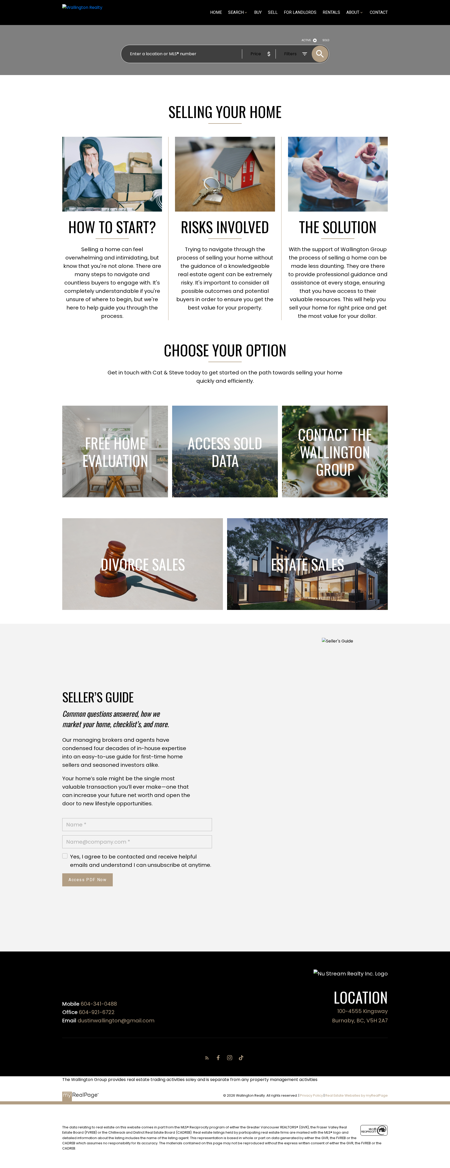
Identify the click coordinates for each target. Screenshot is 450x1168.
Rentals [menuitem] (331, 12)
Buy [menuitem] (258, 12)
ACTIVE (306, 40)
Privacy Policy (311, 1095)
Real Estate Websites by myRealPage (356, 1095)
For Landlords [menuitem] (300, 12)
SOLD (325, 40)
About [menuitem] (352, 12)
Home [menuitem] (216, 12)
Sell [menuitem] (273, 12)
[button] (208, 1057)
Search (236, 12)
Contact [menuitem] (379, 12)
